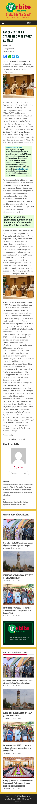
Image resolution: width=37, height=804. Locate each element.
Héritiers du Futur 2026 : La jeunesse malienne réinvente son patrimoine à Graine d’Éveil (17, 610)
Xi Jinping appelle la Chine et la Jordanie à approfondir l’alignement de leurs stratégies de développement (18, 783)
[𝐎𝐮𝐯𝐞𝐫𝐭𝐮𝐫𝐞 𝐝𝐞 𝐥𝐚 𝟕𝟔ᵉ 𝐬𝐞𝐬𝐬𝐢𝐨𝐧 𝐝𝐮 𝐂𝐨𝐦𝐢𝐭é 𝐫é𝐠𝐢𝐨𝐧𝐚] (18, 529)
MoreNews (22, 799)
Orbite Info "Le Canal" (18, 14)
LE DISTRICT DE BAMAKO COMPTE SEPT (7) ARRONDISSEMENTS (18, 576)
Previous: (18, 488)
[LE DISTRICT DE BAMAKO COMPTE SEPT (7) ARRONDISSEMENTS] (18, 561)
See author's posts (18, 473)
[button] (3, 22)
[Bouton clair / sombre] (29, 23)
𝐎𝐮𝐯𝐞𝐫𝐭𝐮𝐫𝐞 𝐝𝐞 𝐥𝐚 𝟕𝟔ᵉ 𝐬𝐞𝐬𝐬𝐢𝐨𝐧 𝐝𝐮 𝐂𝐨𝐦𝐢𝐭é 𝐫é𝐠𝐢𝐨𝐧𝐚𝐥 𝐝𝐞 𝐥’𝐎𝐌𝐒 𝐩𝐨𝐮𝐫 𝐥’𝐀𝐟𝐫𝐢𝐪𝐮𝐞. (18, 544)
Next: (15, 502)
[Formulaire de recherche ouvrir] (33, 23)
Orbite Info (7, 46)
